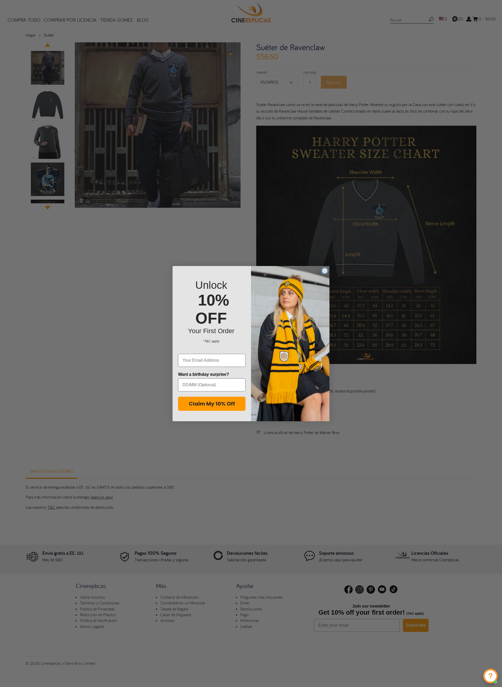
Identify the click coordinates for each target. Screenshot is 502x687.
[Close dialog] (324, 270)
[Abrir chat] (490, 676)
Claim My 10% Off (212, 403)
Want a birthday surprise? (203, 374)
